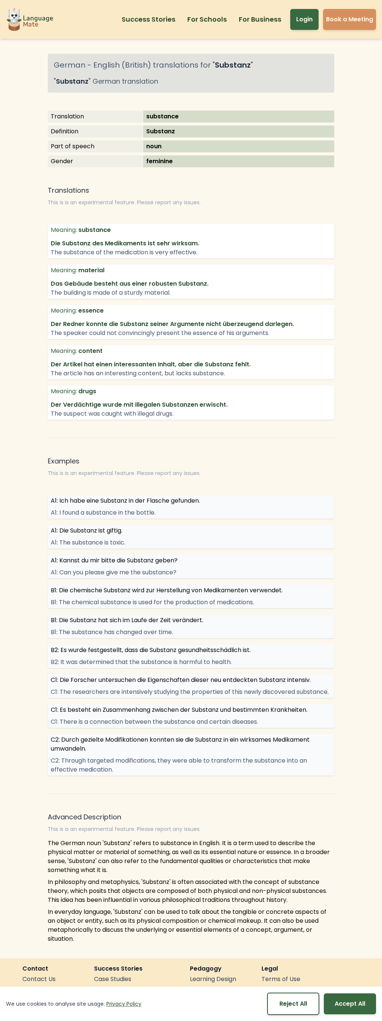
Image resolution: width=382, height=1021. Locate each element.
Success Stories (148, 19)
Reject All (293, 1003)
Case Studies (112, 979)
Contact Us (39, 979)
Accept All (350, 1003)
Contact (35, 968)
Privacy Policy (123, 1004)
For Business (260, 19)
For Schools (207, 19)
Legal (270, 968)
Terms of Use (281, 979)
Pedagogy (206, 968)
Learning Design (213, 979)
